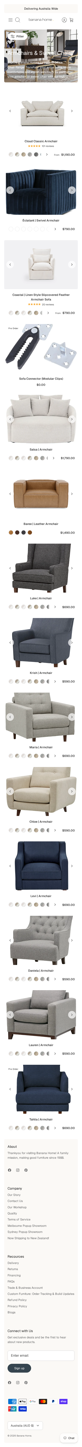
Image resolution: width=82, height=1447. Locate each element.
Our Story (14, 1195)
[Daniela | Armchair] (41, 940)
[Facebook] (9, 1170)
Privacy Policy (17, 1306)
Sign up (19, 1368)
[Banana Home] (41, 20)
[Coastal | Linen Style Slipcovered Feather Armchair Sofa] (41, 264)
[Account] (62, 20)
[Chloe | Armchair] (41, 791)
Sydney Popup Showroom (25, 1232)
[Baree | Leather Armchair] (41, 493)
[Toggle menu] (10, 20)
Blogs (11, 1312)
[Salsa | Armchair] (41, 419)
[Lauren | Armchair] (41, 1014)
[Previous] (10, 111)
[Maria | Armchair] (41, 717)
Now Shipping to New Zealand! (28, 1238)
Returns (13, 1269)
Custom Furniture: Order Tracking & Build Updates (41, 1294)
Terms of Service (19, 1219)
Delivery (13, 1263)
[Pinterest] (26, 1170)
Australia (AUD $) (22, 1425)
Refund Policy (17, 1300)
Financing (14, 1275)
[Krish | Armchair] (41, 642)
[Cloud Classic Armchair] (41, 111)
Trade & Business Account (25, 1288)
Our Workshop (17, 1207)
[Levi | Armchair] (41, 865)
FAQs (11, 1281)
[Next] (47, 154)
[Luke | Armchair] (41, 568)
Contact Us (15, 1201)
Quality (12, 1213)
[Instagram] (18, 1170)
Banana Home (24, 1435)
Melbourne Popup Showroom (27, 1226)
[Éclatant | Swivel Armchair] (41, 190)
